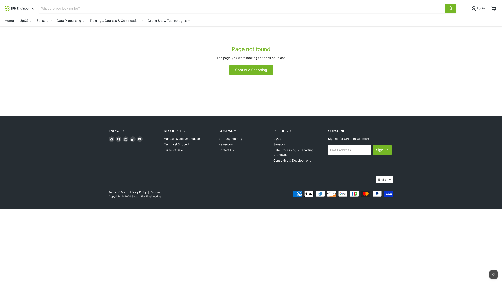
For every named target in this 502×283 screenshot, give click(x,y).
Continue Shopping (251, 70)
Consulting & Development (292, 160)
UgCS (24, 21)
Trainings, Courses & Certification (115, 21)
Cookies (155, 192)
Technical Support (176, 144)
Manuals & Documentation (182, 139)
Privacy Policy (138, 192)
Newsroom (226, 144)
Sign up (382, 150)
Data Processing (69, 21)
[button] (479, 8)
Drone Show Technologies (168, 21)
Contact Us (226, 150)
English (382, 179)
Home (9, 21)
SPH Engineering (230, 139)
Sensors (43, 21)
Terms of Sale (173, 150)
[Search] (450, 8)
